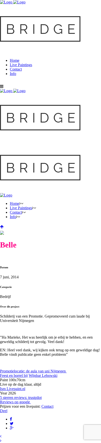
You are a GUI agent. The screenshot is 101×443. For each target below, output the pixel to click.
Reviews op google (15, 402)
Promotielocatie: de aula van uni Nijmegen (33, 371)
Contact (47, 406)
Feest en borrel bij (14, 375)
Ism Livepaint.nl (12, 389)
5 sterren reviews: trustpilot (21, 397)
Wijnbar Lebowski (43, 375)
